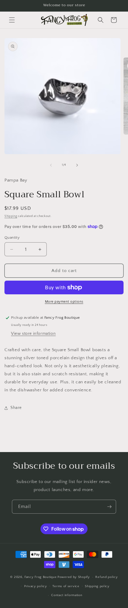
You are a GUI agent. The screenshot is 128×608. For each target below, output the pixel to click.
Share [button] (16, 407)
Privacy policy (35, 586)
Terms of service (65, 586)
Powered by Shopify (73, 577)
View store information (33, 333)
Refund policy (106, 577)
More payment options (64, 302)
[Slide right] (77, 165)
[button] (11, 19)
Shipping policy (97, 586)
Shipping (10, 216)
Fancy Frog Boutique (40, 577)
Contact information (66, 595)
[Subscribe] (109, 507)
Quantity (12, 237)
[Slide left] (50, 165)
